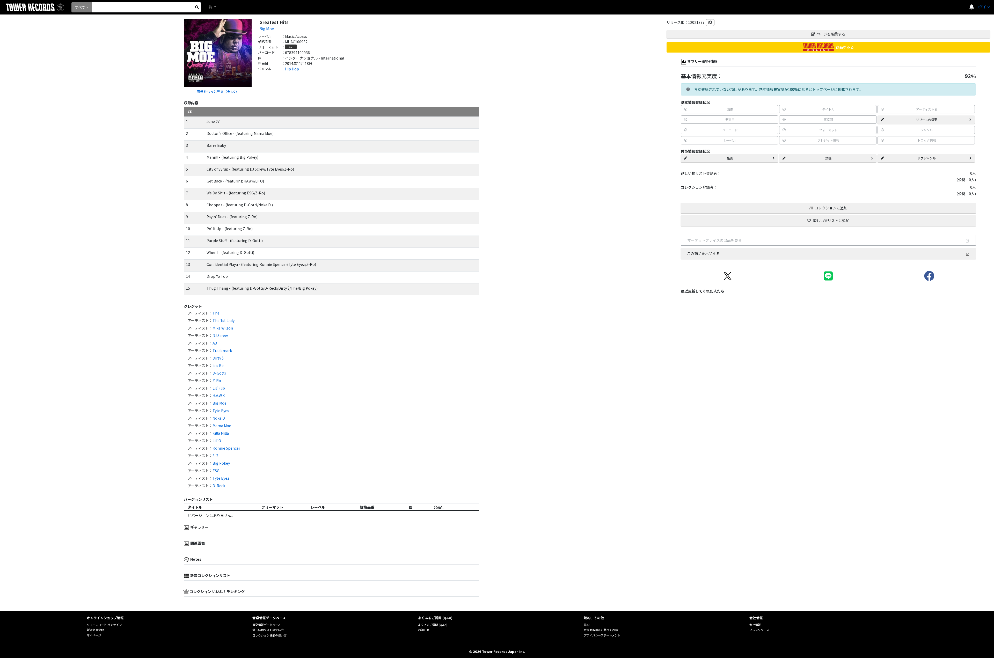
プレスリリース (759, 630)
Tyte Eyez (221, 478)
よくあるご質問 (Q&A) (432, 625)
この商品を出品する (703, 253)
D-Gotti (219, 373)
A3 (215, 343)
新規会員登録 (95, 630)
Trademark (222, 350)
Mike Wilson (223, 328)
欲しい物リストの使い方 (268, 630)
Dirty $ (218, 358)
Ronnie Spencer (226, 448)
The (216, 313)
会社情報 (755, 625)
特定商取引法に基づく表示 (601, 630)
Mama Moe (222, 425)
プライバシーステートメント (602, 635)
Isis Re (218, 365)
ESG (216, 470)
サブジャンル (926, 158)
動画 (730, 158)
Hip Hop (292, 68)
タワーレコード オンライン (104, 625)
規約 (586, 625)
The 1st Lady (224, 320)
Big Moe (266, 28)
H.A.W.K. (219, 395)
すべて (80, 7)
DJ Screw (220, 335)
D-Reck (219, 485)
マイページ (94, 635)
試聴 (828, 158)
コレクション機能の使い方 (269, 635)
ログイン (982, 6)
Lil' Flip (219, 388)
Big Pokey (221, 463)
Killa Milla (221, 433)
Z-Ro (217, 380)
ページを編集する (830, 33)
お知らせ (423, 630)
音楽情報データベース (266, 625)
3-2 (215, 455)
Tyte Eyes (221, 410)
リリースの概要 (926, 119)
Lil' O (217, 440)
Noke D (219, 418)
